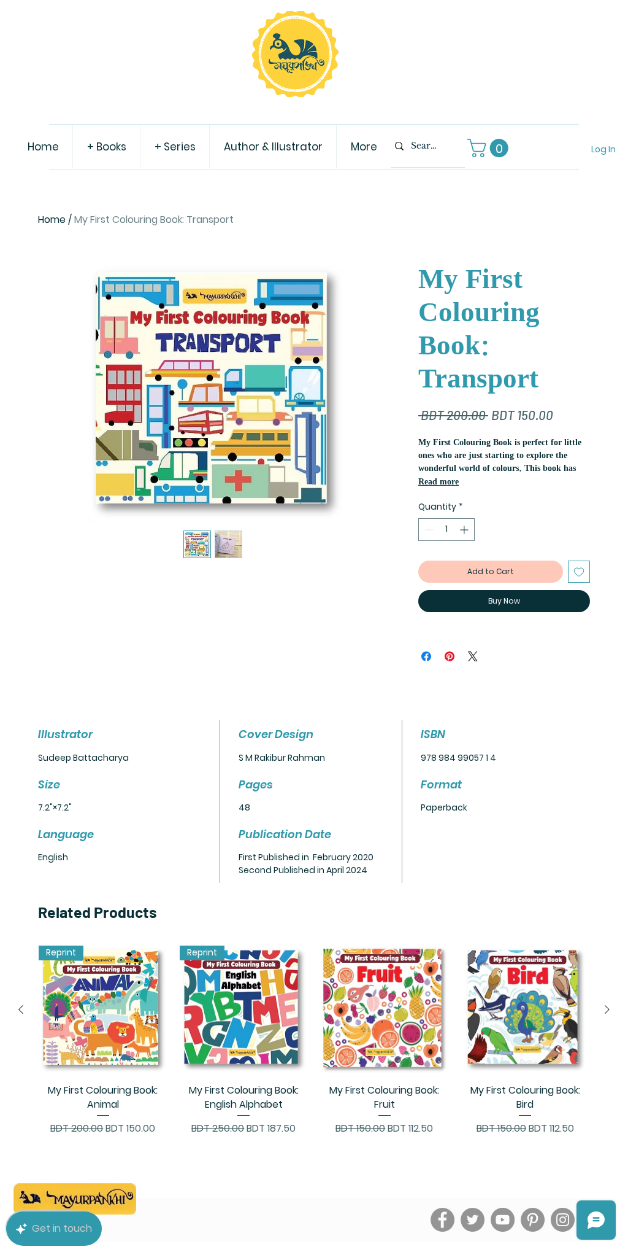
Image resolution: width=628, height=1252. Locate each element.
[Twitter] (472, 1220)
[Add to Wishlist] (579, 572)
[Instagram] (563, 1220)
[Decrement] (427, 529)
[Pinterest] (533, 1220)
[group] (314, 1048)
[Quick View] (384, 1010)
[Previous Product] (20, 1009)
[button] (490, 148)
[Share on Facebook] (426, 656)
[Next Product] (607, 1009)
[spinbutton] (446, 529)
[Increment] (465, 529)
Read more (438, 482)
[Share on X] (472, 656)
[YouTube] (503, 1220)
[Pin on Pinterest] (449, 656)
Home (52, 219)
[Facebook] (442, 1220)
